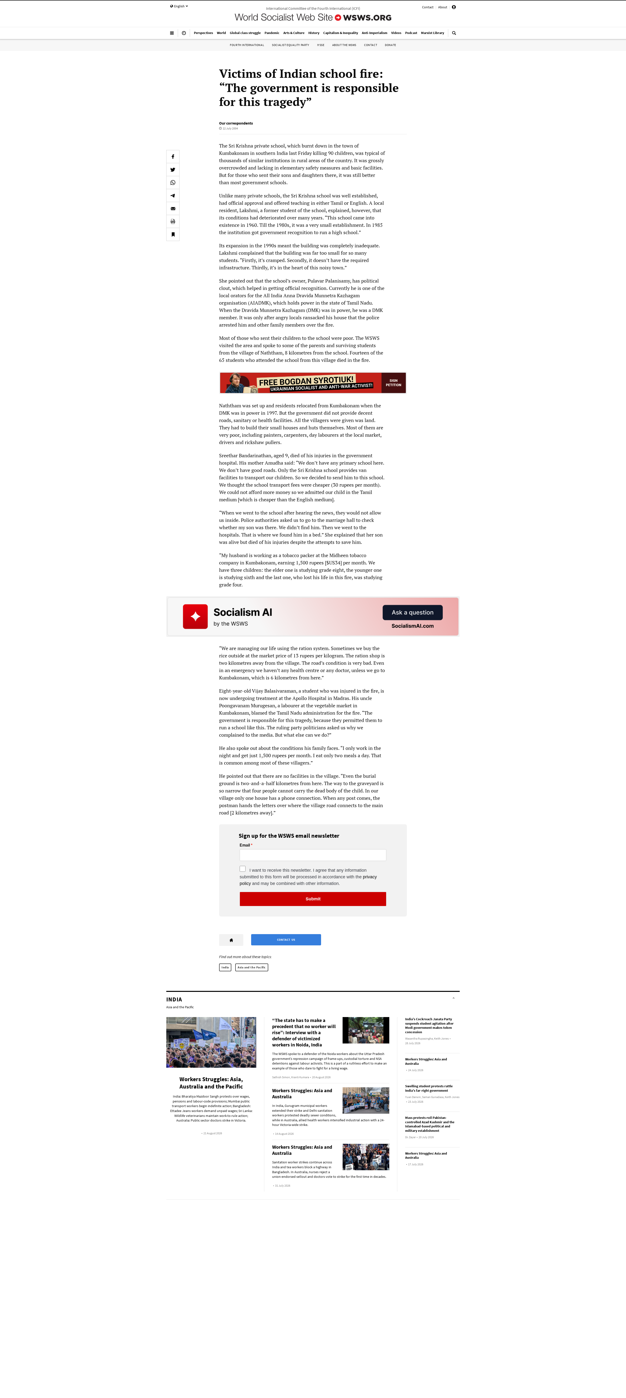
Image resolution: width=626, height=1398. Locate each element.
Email (245, 845)
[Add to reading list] (173, 234)
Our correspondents (236, 123)
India (225, 967)
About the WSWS (344, 45)
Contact (428, 7)
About (442, 7)
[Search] (454, 35)
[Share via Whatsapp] (173, 182)
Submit (313, 898)
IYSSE (320, 45)
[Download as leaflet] (173, 221)
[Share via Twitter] (173, 169)
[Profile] (454, 8)
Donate (390, 45)
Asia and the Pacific (252, 967)
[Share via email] (173, 208)
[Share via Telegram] (173, 195)
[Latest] (184, 35)
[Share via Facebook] (173, 156)
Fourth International (247, 45)
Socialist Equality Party (290, 45)
